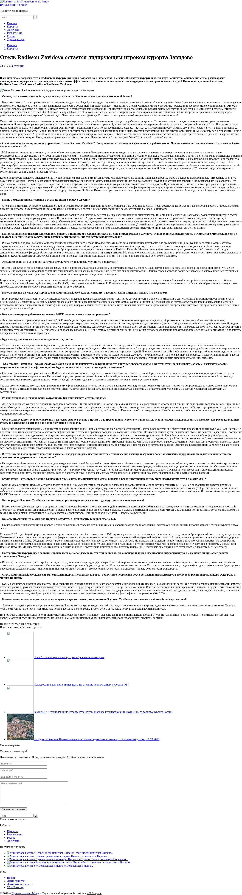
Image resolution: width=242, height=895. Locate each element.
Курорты (12, 26)
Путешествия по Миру (13, 4)
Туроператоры (15, 39)
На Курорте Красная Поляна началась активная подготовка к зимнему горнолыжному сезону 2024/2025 (96, 739)
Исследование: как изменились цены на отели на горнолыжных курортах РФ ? (82, 684)
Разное (11, 837)
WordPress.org (15, 887)
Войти (11, 877)
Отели (11, 36)
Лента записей (16, 880)
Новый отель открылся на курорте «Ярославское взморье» (69, 657)
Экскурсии (13, 29)
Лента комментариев (19, 884)
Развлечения (14, 32)
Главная (12, 23)
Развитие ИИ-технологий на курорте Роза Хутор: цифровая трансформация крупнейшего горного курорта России (103, 711)
